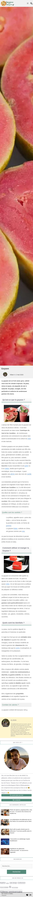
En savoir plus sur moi (16, 795)
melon (7, 468)
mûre (7, 584)
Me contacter (16, 800)
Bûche (7, 883)
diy (10, 887)
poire (26, 466)
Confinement (21, 883)
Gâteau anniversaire (11, 891)
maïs (29, 439)
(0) (30, 895)
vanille (29, 474)
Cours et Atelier (4, 887)
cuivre (18, 648)
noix (23, 531)
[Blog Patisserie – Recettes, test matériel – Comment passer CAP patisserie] (7, 3)
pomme (8, 526)
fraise (15, 528)
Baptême (3, 883)
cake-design (13, 883)
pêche (12, 474)
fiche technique (15, 887)
